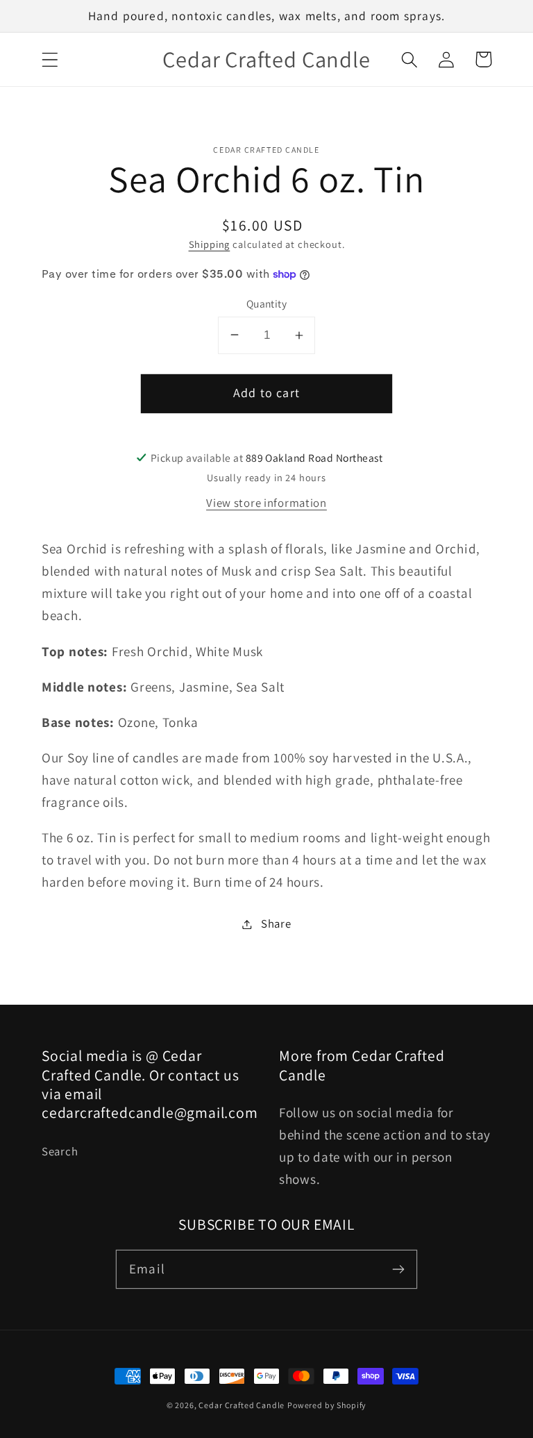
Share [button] (276, 923)
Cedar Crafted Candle (241, 1405)
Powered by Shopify (326, 1405)
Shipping (209, 244)
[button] (50, 59)
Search (60, 1151)
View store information (266, 502)
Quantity (266, 303)
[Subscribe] (398, 1269)
